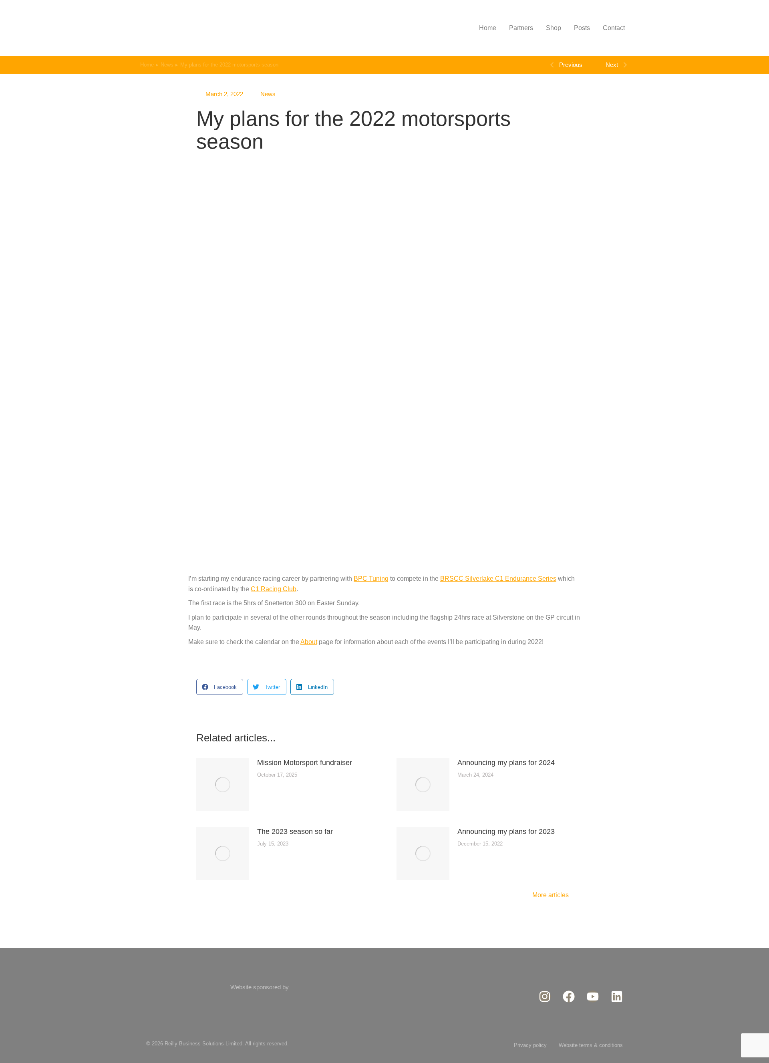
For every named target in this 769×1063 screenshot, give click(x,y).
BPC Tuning (371, 578)
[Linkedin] (617, 997)
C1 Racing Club (273, 589)
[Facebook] (569, 997)
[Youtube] (593, 997)
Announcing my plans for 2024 (506, 763)
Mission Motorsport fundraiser (304, 763)
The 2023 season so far (295, 831)
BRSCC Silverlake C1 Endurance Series (498, 578)
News (268, 94)
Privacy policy (530, 1045)
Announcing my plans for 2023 (506, 831)
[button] (219, 687)
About (308, 641)
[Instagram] (545, 997)
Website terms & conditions (591, 1045)
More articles (550, 895)
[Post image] (222, 784)
